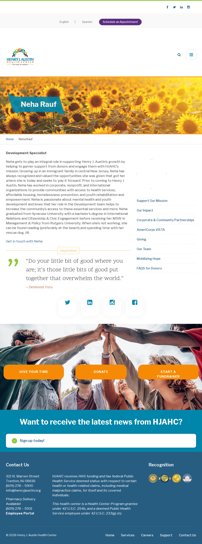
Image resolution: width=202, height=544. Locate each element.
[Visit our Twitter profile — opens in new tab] (174, 7)
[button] (179, 54)
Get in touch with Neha (24, 241)
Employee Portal (20, 513)
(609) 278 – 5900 (19, 486)
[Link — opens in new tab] (67, 307)
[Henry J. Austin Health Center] (21, 55)
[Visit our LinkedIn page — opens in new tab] (181, 7)
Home (10, 139)
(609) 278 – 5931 (19, 508)
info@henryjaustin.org (23, 490)
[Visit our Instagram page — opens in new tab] (188, 7)
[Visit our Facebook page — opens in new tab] (167, 7)
